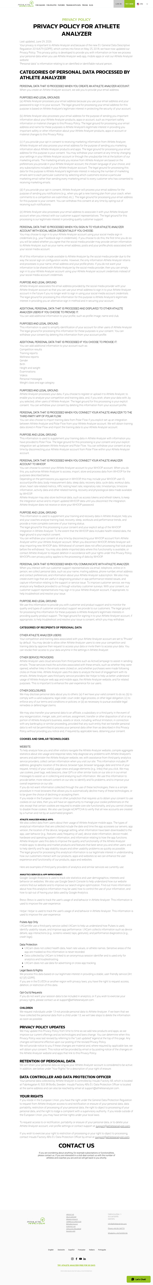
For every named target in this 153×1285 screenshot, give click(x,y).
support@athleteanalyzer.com (77, 999)
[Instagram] (72, 1258)
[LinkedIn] (84, 1258)
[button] (40, 5)
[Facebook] (76, 1258)
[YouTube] (80, 1258)
